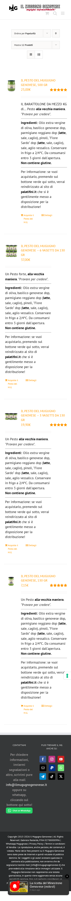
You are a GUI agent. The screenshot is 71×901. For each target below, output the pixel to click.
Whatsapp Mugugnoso (17, 843)
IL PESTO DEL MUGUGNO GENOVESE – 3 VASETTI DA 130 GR (43, 415)
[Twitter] (61, 776)
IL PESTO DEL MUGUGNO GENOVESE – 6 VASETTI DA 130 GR (43, 250)
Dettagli (48, 215)
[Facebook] (42, 759)
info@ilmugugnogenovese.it (26, 785)
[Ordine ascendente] (56, 33)
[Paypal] (52, 767)
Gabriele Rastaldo (29, 840)
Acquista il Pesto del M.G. (29, 219)
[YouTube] (61, 759)
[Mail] (43, 767)
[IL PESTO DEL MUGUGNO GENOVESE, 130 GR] (11, 581)
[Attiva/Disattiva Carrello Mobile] (47, 13)
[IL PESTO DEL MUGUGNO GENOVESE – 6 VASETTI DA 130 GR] (11, 251)
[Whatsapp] (61, 767)
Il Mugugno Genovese (41, 836)
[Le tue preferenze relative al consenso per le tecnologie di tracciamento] (67, 675)
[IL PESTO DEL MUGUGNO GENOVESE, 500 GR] (11, 85)
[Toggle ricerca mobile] (55, 13)
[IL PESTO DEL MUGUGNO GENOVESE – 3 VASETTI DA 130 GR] (11, 416)
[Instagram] (52, 759)
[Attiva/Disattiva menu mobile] (63, 13)
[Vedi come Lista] (39, 54)
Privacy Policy (36, 843)
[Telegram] (42, 776)
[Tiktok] (52, 776)
